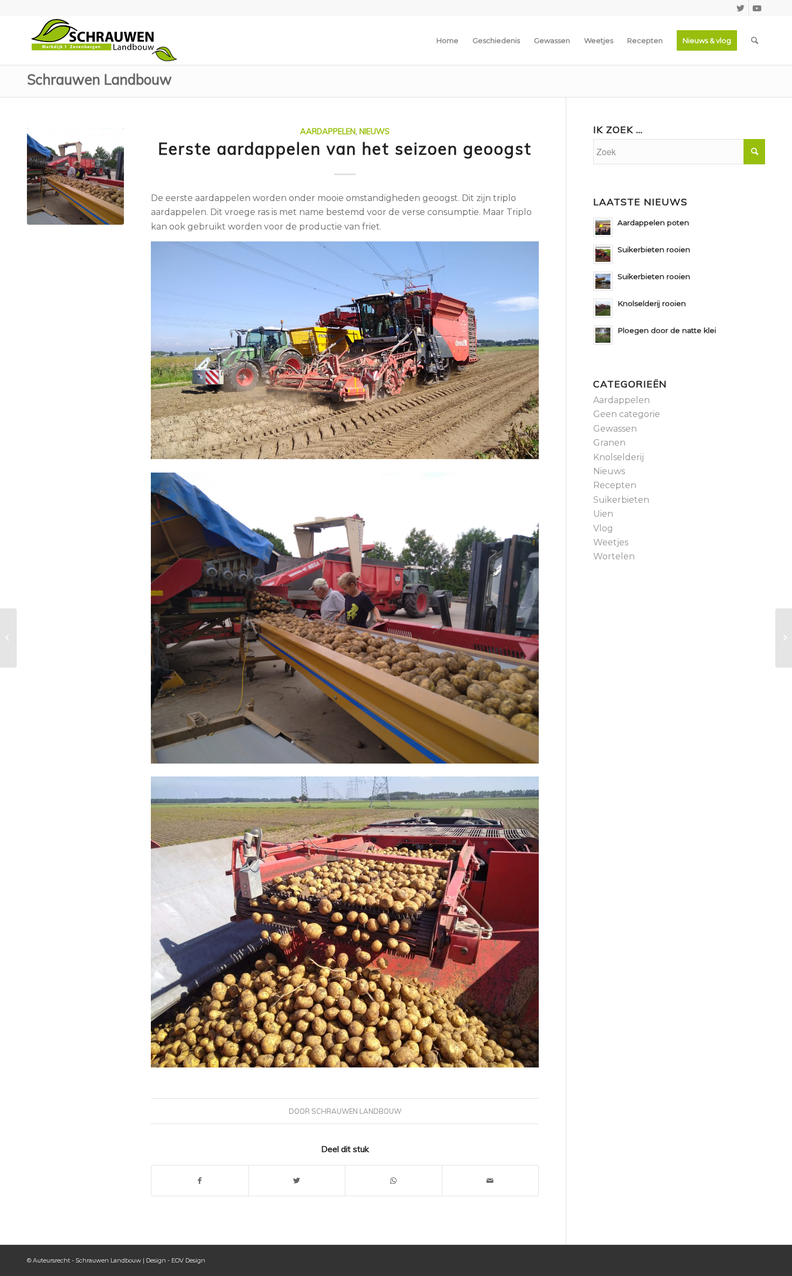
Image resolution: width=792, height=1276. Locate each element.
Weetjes (610, 542)
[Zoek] (754, 40)
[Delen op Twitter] (297, 1181)
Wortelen (614, 556)
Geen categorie (626, 414)
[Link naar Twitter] (740, 8)
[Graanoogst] (8, 638)
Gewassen (615, 429)
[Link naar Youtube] (757, 8)
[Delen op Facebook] (199, 1181)
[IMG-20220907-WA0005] (75, 176)
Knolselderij (618, 457)
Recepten (614, 485)
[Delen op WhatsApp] (393, 1181)
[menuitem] (447, 40)
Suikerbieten (621, 500)
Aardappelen (328, 131)
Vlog (603, 528)
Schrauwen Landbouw (99, 79)
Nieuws (374, 131)
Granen (609, 443)
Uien (603, 514)
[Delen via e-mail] (490, 1181)
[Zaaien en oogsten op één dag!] (783, 638)
